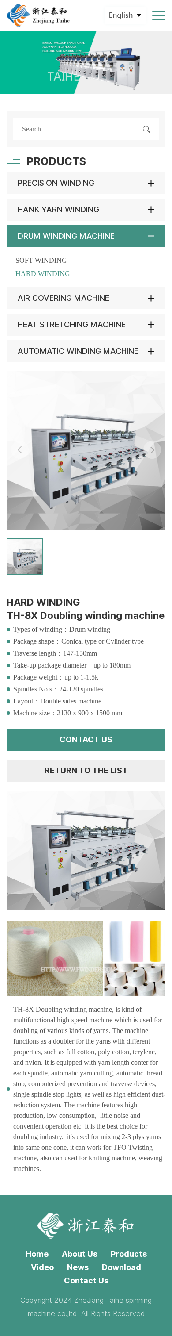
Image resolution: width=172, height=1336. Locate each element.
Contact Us (86, 1280)
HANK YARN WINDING (58, 209)
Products (129, 1254)
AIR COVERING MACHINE (63, 298)
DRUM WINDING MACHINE (66, 236)
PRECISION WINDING (56, 183)
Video (42, 1267)
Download (121, 1267)
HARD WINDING (42, 273)
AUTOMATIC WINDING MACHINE (78, 351)
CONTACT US (86, 739)
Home (37, 1254)
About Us (79, 1254)
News (78, 1267)
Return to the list (86, 770)
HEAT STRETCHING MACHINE (72, 324)
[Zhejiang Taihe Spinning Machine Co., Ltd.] (39, 15)
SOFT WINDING (41, 260)
